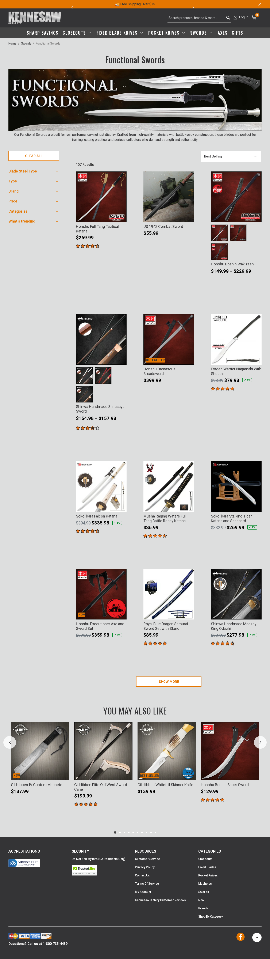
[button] (240, 17)
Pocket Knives (208, 875)
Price (12, 201)
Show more (169, 682)
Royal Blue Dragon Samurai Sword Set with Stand (165, 626)
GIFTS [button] (237, 33)
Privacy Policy (145, 867)
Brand (13, 191)
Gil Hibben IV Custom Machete (36, 784)
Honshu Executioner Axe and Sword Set (100, 626)
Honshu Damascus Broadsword (159, 371)
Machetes (205, 883)
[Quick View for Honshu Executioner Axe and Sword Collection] (121, 613)
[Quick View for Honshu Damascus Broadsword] (189, 358)
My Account (143, 892)
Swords (26, 43)
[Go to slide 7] (142, 832)
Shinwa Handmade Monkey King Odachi (233, 626)
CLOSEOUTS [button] (75, 33)
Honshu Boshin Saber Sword (225, 784)
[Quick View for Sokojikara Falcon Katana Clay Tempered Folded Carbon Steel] (121, 505)
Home (12, 43)
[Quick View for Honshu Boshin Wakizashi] (256, 216)
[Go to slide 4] (129, 832)
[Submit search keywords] (228, 18)
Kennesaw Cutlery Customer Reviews (160, 900)
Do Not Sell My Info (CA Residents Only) (99, 859)
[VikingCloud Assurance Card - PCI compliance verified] (24, 863)
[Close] (259, 4)
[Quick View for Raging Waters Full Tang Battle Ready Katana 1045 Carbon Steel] (189, 505)
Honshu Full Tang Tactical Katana (97, 228)
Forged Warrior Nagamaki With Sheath (236, 371)
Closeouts (205, 859)
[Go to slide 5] (133, 832)
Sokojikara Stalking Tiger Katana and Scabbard (231, 518)
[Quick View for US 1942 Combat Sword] (189, 216)
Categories (17, 211)
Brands (203, 908)
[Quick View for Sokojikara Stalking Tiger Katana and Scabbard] (256, 505)
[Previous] (72, 7)
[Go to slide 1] (115, 832)
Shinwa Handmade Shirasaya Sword (100, 408)
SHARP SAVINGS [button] (42, 33)
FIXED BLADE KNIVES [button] (118, 33)
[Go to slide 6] (137, 832)
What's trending (21, 221)
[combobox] (199, 18)
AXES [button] (223, 33)
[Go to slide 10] (155, 832)
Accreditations (24, 851)
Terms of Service (147, 883)
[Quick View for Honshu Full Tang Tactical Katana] (121, 216)
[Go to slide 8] (146, 832)
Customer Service (147, 859)
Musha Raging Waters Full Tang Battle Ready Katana (164, 518)
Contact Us (142, 875)
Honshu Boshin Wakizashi (233, 264)
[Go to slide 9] (151, 832)
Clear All (34, 156)
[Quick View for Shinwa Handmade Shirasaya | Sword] (121, 358)
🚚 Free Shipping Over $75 (135, 4)
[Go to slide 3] (124, 832)
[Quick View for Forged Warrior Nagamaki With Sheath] (256, 358)
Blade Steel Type (22, 171)
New (201, 900)
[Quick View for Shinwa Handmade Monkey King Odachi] (256, 613)
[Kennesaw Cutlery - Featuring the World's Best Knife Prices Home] (34, 18)
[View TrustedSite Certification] (103, 870)
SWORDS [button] (199, 33)
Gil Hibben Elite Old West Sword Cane (100, 787)
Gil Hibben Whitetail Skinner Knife (165, 784)
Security (80, 851)
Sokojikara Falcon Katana (96, 516)
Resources (145, 851)
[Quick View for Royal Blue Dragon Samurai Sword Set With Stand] (189, 613)
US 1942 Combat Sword (163, 226)
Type (12, 181)
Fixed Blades (207, 867)
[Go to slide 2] (120, 832)
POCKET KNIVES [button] (164, 33)
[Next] (195, 7)
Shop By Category (210, 916)
